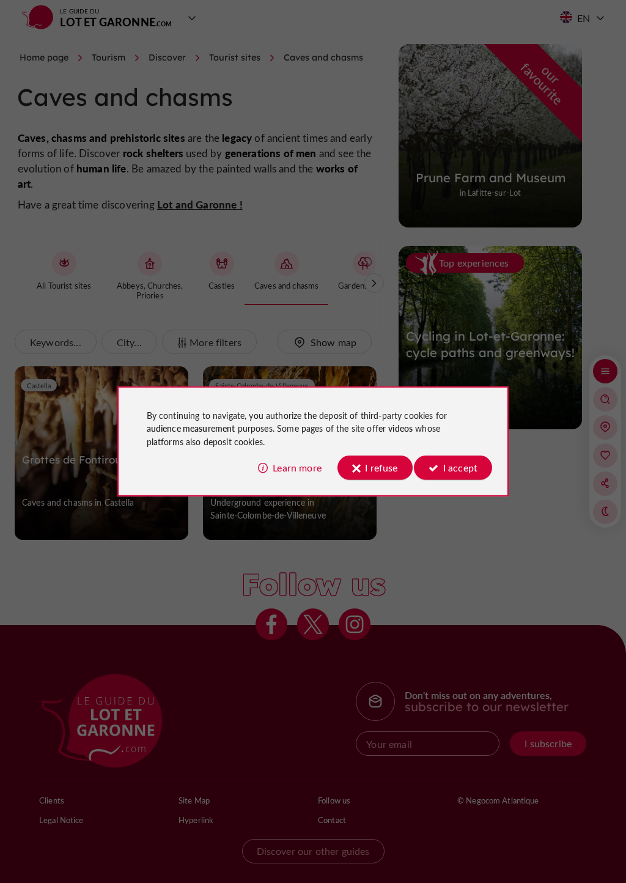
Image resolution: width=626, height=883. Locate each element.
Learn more (297, 467)
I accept (460, 467)
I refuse (381, 467)
